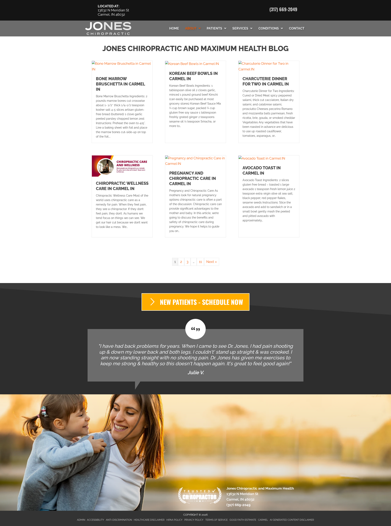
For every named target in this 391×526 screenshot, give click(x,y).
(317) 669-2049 (283, 9)
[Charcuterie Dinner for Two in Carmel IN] (268, 66)
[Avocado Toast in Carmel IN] (261, 158)
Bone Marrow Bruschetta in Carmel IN (120, 84)
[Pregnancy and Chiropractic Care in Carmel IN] (195, 161)
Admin (81, 519)
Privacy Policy (193, 519)
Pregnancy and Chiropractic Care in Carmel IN (192, 178)
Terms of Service (216, 519)
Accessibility (95, 519)
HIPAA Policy (174, 519)
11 (200, 262)
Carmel (263, 519)
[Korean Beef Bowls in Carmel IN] (192, 63)
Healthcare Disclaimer (149, 519)
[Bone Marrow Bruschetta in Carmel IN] (122, 66)
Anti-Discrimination (119, 519)
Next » (211, 262)
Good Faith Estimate (243, 519)
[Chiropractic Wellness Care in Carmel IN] (122, 166)
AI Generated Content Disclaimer (292, 519)
